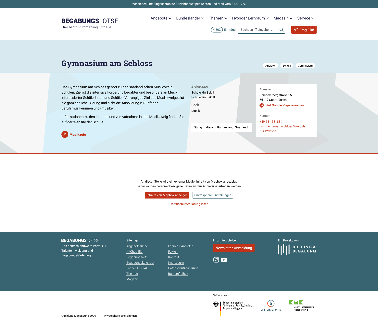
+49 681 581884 (270, 121)
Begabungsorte (136, 257)
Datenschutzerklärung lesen (189, 204)
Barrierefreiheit (178, 274)
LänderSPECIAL (137, 268)
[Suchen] (281, 30)
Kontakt (173, 257)
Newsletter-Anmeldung (234, 248)
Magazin (132, 279)
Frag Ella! (307, 30)
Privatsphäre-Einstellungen (212, 195)
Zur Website (267, 131)
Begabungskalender (140, 262)
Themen (132, 274)
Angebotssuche (137, 246)
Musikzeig (77, 134)
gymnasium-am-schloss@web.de (282, 126)
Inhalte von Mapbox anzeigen (167, 195)
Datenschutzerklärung (183, 268)
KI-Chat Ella (134, 251)
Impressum (176, 262)
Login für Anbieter (180, 246)
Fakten (173, 251)
